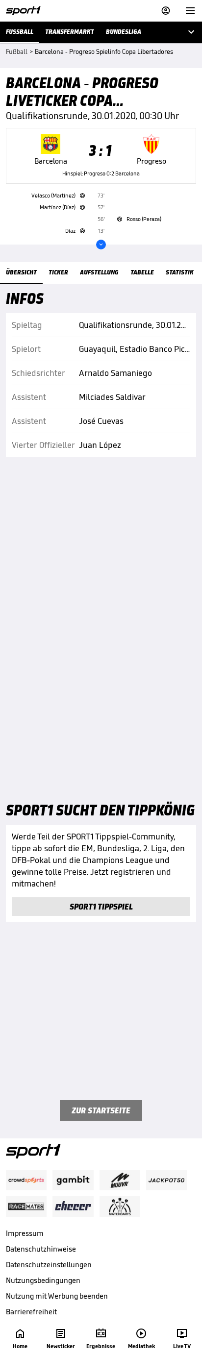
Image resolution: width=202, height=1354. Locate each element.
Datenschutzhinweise (41, 1249)
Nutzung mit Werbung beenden (57, 1296)
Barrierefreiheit (31, 1311)
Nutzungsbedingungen (43, 1280)
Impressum (25, 1233)
